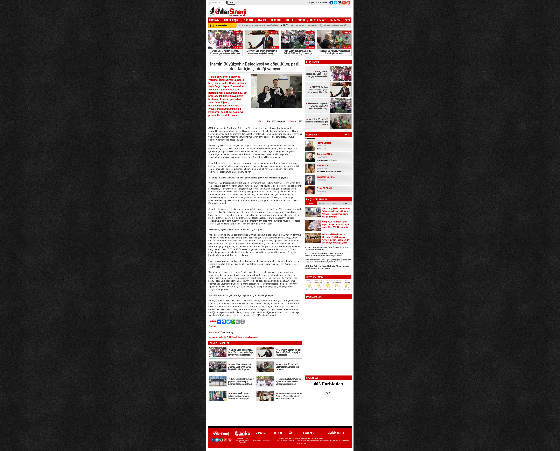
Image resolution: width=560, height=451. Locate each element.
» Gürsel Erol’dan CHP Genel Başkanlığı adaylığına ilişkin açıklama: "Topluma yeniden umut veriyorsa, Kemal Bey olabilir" (328, 261)
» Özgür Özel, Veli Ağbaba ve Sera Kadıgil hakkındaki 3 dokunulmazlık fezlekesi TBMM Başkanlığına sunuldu (324, 254)
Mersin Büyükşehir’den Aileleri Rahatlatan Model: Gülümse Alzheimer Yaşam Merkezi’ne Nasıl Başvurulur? (336, 212)
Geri (346, 134)
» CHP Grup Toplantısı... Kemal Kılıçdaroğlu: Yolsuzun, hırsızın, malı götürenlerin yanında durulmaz (327, 267)
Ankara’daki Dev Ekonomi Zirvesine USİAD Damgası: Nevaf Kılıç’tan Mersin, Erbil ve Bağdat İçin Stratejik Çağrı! (336, 238)
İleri (349, 134)
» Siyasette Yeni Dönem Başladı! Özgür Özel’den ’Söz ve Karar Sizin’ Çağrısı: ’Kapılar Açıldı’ (326, 248)
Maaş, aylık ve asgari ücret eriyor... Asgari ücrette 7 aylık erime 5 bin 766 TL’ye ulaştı (335, 224)
